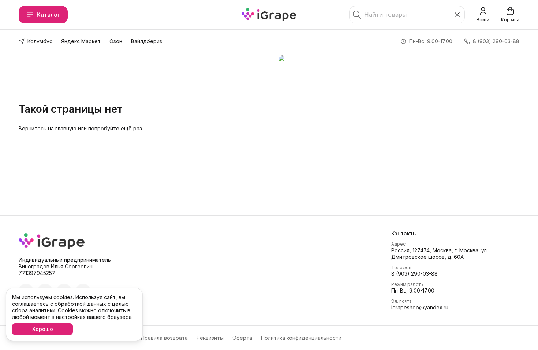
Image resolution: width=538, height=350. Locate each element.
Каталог (48, 14)
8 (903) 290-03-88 (414, 274)
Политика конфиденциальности (301, 338)
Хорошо (42, 329)
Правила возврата (164, 338)
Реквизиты (210, 338)
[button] (455, 233)
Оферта (242, 338)
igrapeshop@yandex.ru (419, 307)
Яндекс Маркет (81, 41)
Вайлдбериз (146, 41)
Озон (115, 41)
